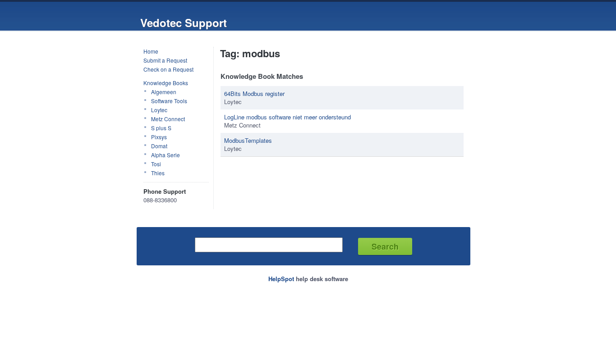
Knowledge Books (165, 82)
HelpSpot (281, 278)
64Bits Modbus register (254, 93)
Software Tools (169, 101)
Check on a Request (168, 69)
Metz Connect (168, 119)
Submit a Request (165, 60)
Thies (158, 173)
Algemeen (163, 92)
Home (150, 51)
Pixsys (159, 137)
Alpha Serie (165, 155)
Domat (159, 146)
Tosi (156, 164)
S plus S (161, 128)
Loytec (159, 110)
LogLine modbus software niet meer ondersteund (287, 117)
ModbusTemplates (248, 140)
